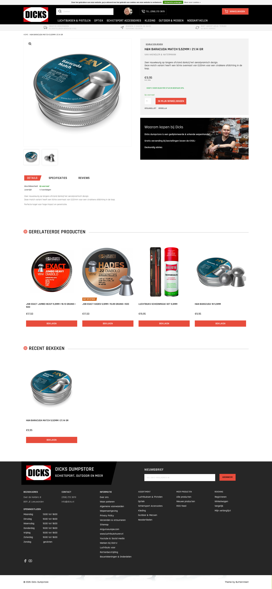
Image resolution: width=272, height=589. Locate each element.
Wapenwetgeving (109, 510)
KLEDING (150, 20)
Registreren (221, 496)
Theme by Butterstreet (237, 582)
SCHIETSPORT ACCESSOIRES (124, 20)
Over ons (104, 497)
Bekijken (52, 323)
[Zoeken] (60, 11)
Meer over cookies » (192, 2)
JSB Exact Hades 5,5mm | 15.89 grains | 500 (105, 304)
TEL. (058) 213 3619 (155, 11)
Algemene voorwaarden (112, 506)
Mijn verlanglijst (223, 510)
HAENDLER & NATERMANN (162, 54)
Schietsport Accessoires (150, 506)
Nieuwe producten (185, 501)
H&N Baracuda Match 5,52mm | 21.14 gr (46, 34)
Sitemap (104, 524)
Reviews (84, 178)
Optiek (141, 501)
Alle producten (183, 496)
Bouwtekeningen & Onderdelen (115, 556)
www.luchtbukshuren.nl (111, 533)
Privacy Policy (107, 515)
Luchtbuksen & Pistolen (150, 496)
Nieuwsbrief (153, 469)
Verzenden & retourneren (113, 520)
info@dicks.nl (68, 501)
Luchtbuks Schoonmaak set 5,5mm (158, 304)
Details (32, 178)
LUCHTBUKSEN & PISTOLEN (74, 20)
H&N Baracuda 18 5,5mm (208, 304)
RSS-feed (181, 506)
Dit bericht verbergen (173, 2)
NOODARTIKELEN (197, 20)
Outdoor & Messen (147, 515)
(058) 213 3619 (69, 497)
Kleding (142, 510)
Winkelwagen (221, 501)
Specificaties (58, 178)
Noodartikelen (145, 519)
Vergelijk (219, 506)
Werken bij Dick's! (108, 543)
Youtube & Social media (112, 538)
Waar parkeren (107, 501)
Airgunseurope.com (109, 529)
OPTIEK (98, 20)
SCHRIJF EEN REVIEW (154, 44)
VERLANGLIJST (150, 108)
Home (26, 34)
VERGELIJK (162, 108)
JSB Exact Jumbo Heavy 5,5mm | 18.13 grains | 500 (50, 305)
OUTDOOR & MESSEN (171, 20)
